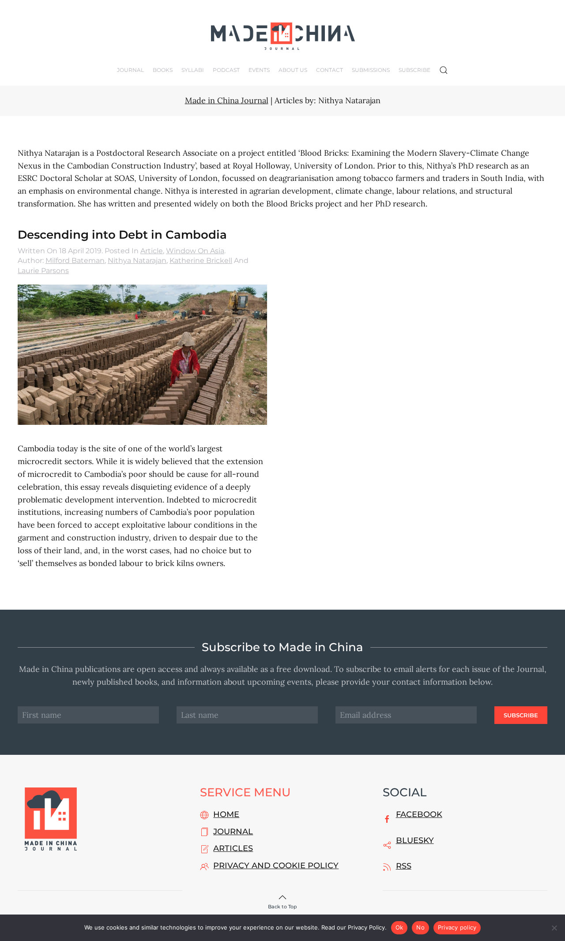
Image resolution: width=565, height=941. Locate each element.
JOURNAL (233, 831)
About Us (293, 70)
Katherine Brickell (201, 260)
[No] (554, 927)
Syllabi (192, 70)
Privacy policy (457, 927)
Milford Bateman (75, 260)
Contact (329, 70)
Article (151, 251)
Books (163, 70)
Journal (130, 70)
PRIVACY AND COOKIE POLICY (276, 865)
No (420, 927)
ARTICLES (233, 848)
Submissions (371, 70)
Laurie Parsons (43, 270)
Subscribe (414, 70)
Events (259, 70)
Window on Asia (195, 251)
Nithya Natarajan (137, 260)
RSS (403, 866)
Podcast (226, 70)
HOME (226, 814)
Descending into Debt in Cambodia (122, 235)
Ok (399, 927)
